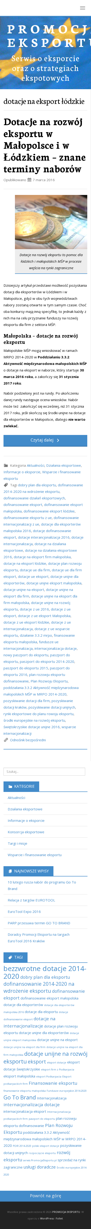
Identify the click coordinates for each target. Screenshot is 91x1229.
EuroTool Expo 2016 (24, 911)
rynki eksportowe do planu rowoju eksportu (39, 713)
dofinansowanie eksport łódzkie (49, 511)
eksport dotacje (56, 1062)
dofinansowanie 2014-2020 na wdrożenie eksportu (39, 987)
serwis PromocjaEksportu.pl (40, 1160)
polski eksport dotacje (45, 1146)
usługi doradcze (40, 1167)
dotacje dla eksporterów (23, 1004)
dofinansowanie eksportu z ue (28, 517)
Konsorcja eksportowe (26, 832)
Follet (59, 1218)
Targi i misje (17, 843)
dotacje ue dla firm (35, 570)
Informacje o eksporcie (22, 472)
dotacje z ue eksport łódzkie (26, 622)
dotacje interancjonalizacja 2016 (44, 537)
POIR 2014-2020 (22, 1146)
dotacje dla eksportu (41, 1011)
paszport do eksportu (42, 1118)
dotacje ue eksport (33, 576)
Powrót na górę (45, 1195)
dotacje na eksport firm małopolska (42, 556)
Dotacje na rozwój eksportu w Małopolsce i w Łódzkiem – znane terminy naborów (45, 144)
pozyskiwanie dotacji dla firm (27, 700)
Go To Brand (20, 1097)
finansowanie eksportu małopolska (25, 1090)
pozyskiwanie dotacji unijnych (51, 707)
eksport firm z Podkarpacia (57, 1069)
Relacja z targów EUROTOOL (31, 900)
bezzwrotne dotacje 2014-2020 (45, 972)
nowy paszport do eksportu (26, 655)
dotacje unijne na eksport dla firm (25, 1047)
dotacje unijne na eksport (24, 589)
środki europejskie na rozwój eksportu (34, 720)
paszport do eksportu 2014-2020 (47, 661)
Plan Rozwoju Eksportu (49, 681)
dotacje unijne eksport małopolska (53, 583)
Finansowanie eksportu (53, 1083)
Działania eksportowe (63, 465)
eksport (37, 1061)
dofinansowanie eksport (23, 504)
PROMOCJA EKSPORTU (66, 1212)
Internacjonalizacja (51, 1098)
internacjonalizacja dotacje (56, 648)
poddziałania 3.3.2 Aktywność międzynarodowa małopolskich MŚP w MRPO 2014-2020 (45, 1139)
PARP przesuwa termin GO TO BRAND (39, 923)
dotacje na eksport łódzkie (25, 563)
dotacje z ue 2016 (34, 609)
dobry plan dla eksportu (37, 485)
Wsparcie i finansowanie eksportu (35, 854)
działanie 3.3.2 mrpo (36, 635)
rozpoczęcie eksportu (42, 1153)
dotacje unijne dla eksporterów (44, 1032)
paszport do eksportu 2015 (26, 668)
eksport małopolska (19, 1076)
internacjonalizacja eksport (25, 1111)
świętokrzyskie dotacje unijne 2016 (32, 726)
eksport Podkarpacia (48, 1076)
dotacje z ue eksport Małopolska (44, 615)
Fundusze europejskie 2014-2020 (67, 1090)
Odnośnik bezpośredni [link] (28, 740)
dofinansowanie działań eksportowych (34, 498)
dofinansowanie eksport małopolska (49, 998)
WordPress (47, 1218)
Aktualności (35, 465)
